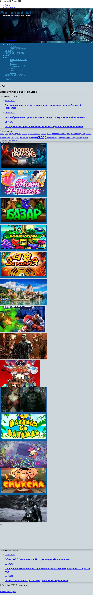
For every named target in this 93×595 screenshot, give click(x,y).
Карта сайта (15, 47)
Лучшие (31, 134)
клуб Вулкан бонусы (21, 138)
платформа (62, 138)
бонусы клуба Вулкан (76, 134)
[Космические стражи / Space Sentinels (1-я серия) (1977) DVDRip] (18, 548)
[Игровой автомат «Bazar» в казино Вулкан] (23, 223)
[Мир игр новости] (16, 34)
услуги (8, 140)
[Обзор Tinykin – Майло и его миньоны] (23, 467)
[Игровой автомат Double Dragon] (23, 169)
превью (69, 137)
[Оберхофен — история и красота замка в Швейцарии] (23, 305)
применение (77, 138)
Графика (13, 70)
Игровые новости (15, 53)
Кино (7, 55)
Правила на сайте (18, 49)
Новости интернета (18, 60)
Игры (12, 62)
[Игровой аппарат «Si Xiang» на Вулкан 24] (23, 278)
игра (8, 138)
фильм (14, 140)
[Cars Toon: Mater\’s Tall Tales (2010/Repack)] (20, 386)
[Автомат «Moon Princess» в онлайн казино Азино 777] (23, 196)
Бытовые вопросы (15, 75)
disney (2, 134)
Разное (9, 57)
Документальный (17, 66)
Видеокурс (14, 133)
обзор (41, 137)
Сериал (43, 134)
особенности (52, 138)
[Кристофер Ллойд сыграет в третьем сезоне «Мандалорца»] (23, 521)
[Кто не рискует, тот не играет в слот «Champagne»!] (23, 251)
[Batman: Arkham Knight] (23, 413)
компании (33, 138)
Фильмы (13, 64)
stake (6, 134)
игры (12, 138)
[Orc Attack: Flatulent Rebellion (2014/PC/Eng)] (22, 332)
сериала (3, 140)
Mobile (13, 68)
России (37, 134)
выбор (88, 134)
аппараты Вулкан (59, 134)
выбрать (3, 138)
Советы (49, 134)
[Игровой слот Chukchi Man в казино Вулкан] (23, 494)
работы (85, 138)
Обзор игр (10, 51)
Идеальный (23, 134)
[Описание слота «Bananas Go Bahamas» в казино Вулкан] (23, 440)
